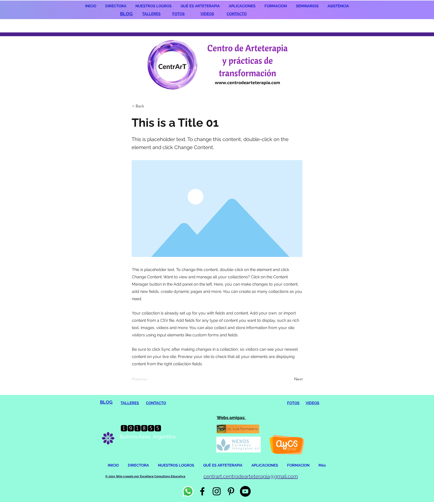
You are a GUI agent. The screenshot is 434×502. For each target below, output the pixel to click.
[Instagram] (216, 491)
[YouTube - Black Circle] (245, 491)
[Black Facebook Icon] (202, 491)
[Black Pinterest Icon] (231, 491)
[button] (148, 106)
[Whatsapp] (188, 491)
